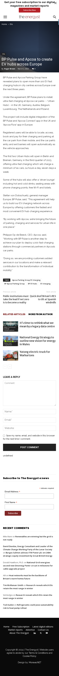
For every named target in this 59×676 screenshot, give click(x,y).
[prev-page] (5, 366)
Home (4, 24)
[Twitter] (40, 633)
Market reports (15, 629)
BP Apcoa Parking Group (14, 283)
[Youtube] (46, 633)
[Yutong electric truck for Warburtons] (10, 355)
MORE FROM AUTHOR (40, 314)
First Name (11, 502)
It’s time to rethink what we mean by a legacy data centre (37, 324)
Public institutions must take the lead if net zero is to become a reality (16, 299)
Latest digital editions (42, 626)
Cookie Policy (29, 656)
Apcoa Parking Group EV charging (26, 280)
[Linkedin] (34, 633)
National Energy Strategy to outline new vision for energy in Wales (38, 341)
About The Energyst (19, 633)
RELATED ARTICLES (14, 314)
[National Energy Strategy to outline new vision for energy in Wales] (10, 341)
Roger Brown (9, 69)
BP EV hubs (32, 283)
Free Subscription (20, 626)
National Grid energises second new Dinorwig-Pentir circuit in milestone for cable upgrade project (28, 565)
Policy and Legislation (8, 344)
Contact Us (43, 629)
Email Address (12, 491)
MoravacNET (35, 662)
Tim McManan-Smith (13, 585)
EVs (11, 24)
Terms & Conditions (38, 653)
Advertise (30, 629)
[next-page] (10, 366)
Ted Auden (8, 604)
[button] (29, 6)
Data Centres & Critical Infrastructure (9, 328)
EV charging (45, 283)
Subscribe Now (29, 10)
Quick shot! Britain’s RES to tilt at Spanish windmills (43, 299)
